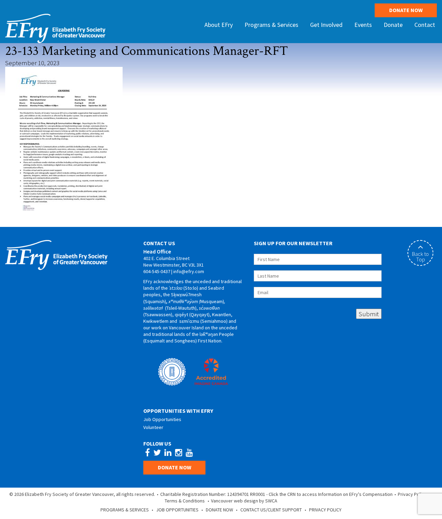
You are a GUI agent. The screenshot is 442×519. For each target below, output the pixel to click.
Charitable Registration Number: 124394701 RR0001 (212, 494)
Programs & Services (124, 510)
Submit (369, 314)
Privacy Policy (412, 494)
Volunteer (153, 427)
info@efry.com (188, 271)
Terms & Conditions (185, 501)
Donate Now (406, 10)
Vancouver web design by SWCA (244, 501)
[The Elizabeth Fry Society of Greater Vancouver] (55, 27)
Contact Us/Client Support (271, 510)
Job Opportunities (162, 419)
